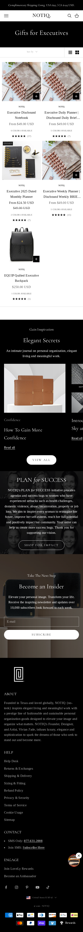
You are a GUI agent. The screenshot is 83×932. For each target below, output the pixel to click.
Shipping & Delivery (18, 776)
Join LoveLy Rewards (18, 868)
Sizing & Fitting (14, 783)
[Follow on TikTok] (48, 887)
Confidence (12, 420)
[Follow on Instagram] (17, 887)
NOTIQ (22, 107)
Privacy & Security (16, 797)
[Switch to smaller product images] (77, 52)
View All (41, 460)
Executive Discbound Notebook (21, 115)
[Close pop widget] (79, 856)
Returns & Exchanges (18, 768)
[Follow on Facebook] (6, 887)
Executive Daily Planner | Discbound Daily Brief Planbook (62, 116)
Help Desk (11, 761)
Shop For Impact (41, 545)
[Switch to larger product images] (70, 52)
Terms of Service (15, 805)
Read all (9, 447)
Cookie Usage (13, 812)
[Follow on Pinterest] (27, 887)
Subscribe (41, 634)
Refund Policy (13, 790)
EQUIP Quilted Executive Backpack (21, 278)
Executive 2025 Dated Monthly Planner (21, 194)
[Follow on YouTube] (37, 887)
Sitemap (9, 819)
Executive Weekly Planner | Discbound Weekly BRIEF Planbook (61, 194)
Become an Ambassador (20, 876)
